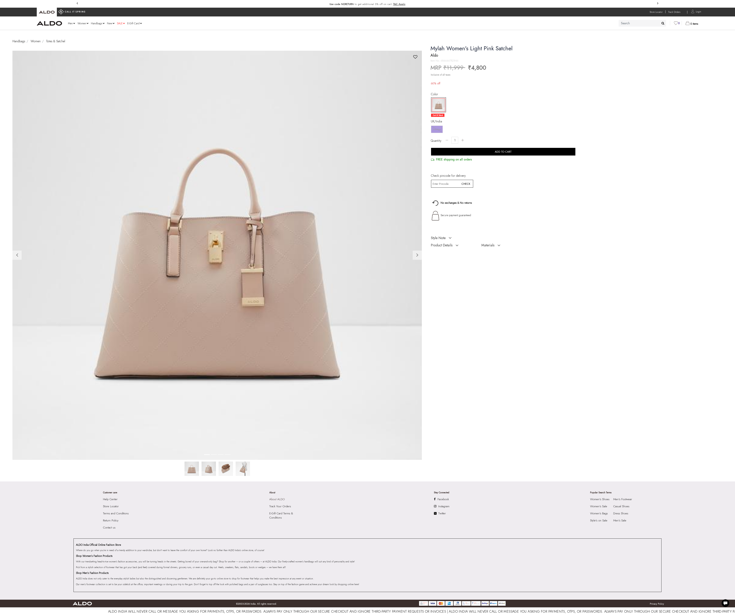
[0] (676, 23)
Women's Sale (598, 506)
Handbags (18, 41)
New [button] (109, 23)
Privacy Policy (657, 604)
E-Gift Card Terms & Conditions (281, 515)
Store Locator (111, 506)
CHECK (465, 184)
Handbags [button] (96, 23)
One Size (437, 129)
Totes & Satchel (55, 41)
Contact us (109, 527)
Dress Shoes (620, 513)
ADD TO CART (503, 152)
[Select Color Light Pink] (437, 105)
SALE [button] (119, 23)
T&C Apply (399, 4)
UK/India (436, 121)
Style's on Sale (598, 520)
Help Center (110, 499)
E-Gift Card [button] (133, 23)
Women (36, 41)
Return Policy (110, 520)
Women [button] (82, 23)
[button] (698, 11)
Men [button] (70, 23)
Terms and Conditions (116, 513)
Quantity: (436, 140)
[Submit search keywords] (663, 23)
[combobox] (642, 23)
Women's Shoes (599, 499)
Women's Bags (599, 513)
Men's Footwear (622, 499)
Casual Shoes (621, 506)
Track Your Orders (280, 506)
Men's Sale (619, 520)
